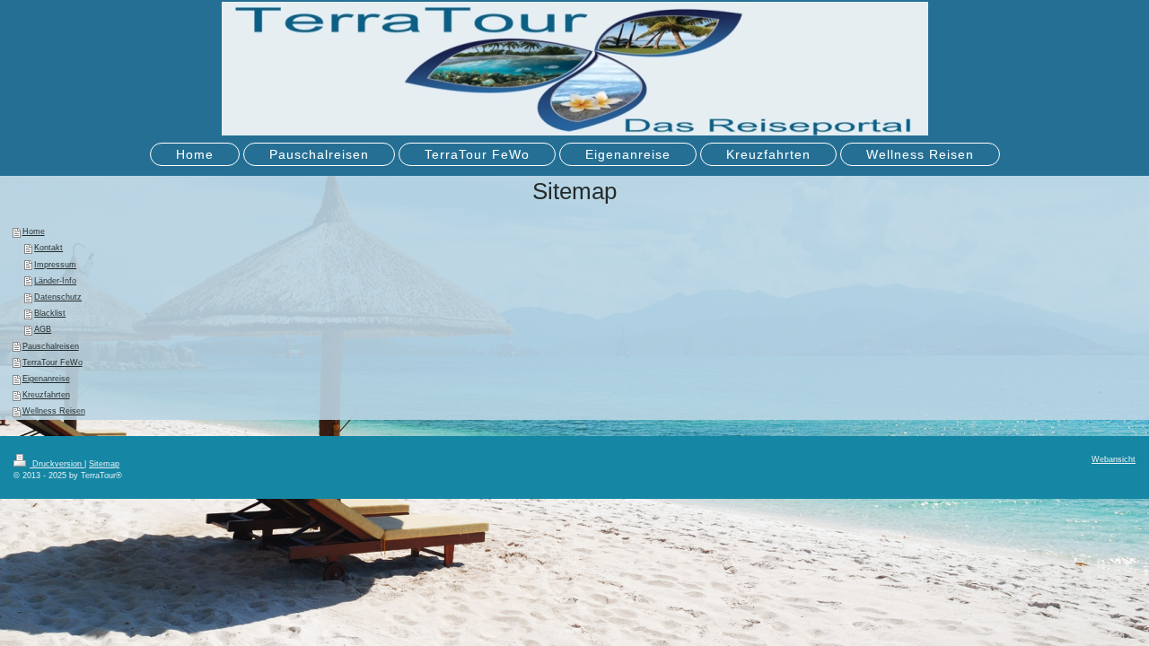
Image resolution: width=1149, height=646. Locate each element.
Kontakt (48, 247)
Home (33, 231)
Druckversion (57, 463)
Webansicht (1114, 459)
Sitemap (104, 463)
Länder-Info (55, 280)
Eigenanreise (46, 378)
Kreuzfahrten (46, 394)
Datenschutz (58, 296)
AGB (42, 329)
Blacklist (50, 313)
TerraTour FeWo (52, 362)
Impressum (55, 264)
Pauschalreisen (50, 346)
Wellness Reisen (53, 410)
